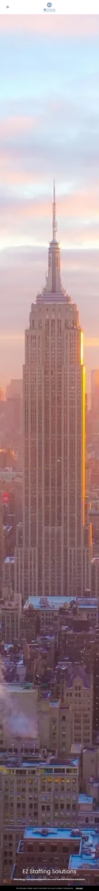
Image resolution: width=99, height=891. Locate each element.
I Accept (79, 888)
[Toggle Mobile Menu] (9, 7)
